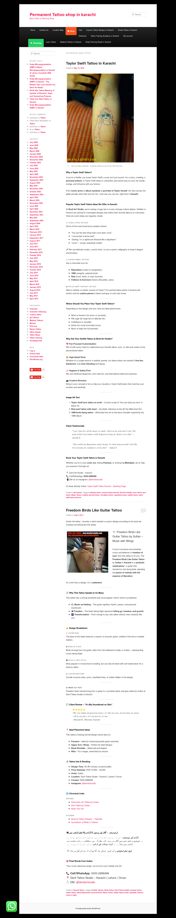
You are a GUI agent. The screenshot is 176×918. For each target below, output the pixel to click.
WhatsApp (37, 43)
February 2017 (36, 249)
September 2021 (36, 214)
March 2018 (34, 229)
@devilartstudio (96, 479)
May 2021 (34, 217)
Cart (80, 30)
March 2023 (34, 200)
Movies (33, 323)
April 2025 (34, 174)
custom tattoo (35, 314)
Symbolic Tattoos (136, 892)
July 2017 (34, 243)
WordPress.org (36, 359)
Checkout (82, 36)
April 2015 (34, 281)
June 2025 (34, 168)
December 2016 (36, 252)
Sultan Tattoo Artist (121, 892)
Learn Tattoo (51, 42)
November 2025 (36, 159)
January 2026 (35, 154)
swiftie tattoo (133, 495)
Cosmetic (34, 308)
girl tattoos (77, 492)
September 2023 (36, 194)
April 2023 (34, 197)
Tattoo (43, 117)
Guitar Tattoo (71, 892)
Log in (32, 350)
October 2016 (35, 255)
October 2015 (35, 269)
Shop (72, 31)
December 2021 (36, 211)
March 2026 (34, 151)
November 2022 (36, 203)
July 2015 (34, 272)
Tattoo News (35, 334)
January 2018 (35, 235)
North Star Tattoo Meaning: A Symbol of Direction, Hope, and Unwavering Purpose (42, 93)
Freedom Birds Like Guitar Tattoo (94, 510)
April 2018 (34, 226)
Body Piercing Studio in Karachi (98, 42)
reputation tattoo (120, 495)
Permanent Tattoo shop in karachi (63, 14)
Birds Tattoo (109, 890)
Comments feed (36, 356)
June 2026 (34, 145)
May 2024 (34, 185)
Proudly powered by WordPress (88, 908)
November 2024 (36, 177)
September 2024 (36, 180)
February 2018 (36, 232)
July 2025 (34, 165)
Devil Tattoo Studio (122, 890)
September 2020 (36, 220)
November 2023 (36, 188)
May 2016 (34, 261)
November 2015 (36, 266)
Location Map (58, 30)
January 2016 (35, 264)
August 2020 (35, 223)
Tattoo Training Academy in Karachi (105, 36)
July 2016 (34, 258)
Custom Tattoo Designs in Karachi (100, 30)
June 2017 (34, 246)
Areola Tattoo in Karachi (127, 30)
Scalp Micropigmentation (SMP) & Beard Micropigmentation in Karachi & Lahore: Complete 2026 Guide (42, 70)
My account (128, 36)
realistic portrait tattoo (91, 495)
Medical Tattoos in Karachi (70, 42)
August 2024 (35, 182)
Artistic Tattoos (98, 890)
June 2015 (34, 275)
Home (32, 30)
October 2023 (35, 191)
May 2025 (34, 171)
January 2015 (35, 287)
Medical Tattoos (36, 320)
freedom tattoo (136, 890)
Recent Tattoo (78, 890)
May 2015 (34, 278)
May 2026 (34, 148)
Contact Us (43, 30)
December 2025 (36, 156)
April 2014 (34, 298)
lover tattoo (137, 492)
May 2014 (34, 295)
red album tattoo (106, 495)
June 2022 (34, 206)
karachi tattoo (96, 892)
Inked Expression (83, 892)
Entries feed (35, 353)
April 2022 (34, 209)
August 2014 (35, 290)
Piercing (33, 326)
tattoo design (35, 332)
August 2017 (35, 240)
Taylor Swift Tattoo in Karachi (91, 63)
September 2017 (36, 238)
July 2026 (34, 142)
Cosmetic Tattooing (38, 311)
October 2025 (35, 162)
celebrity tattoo (95, 492)
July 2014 (34, 293)
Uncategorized (36, 340)
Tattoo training (36, 337)
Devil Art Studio (126, 492)
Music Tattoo (76, 495)
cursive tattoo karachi (110, 492)
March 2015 (34, 284)
